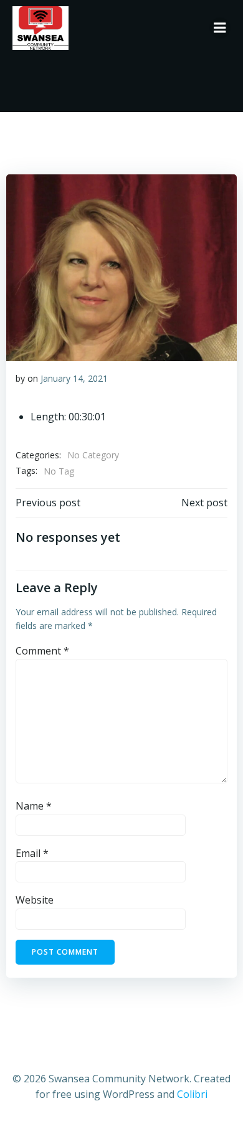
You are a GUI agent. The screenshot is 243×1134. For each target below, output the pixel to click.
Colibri (192, 1094)
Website (35, 900)
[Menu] (220, 28)
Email (32, 853)
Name (34, 806)
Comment (42, 651)
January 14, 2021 (74, 378)
